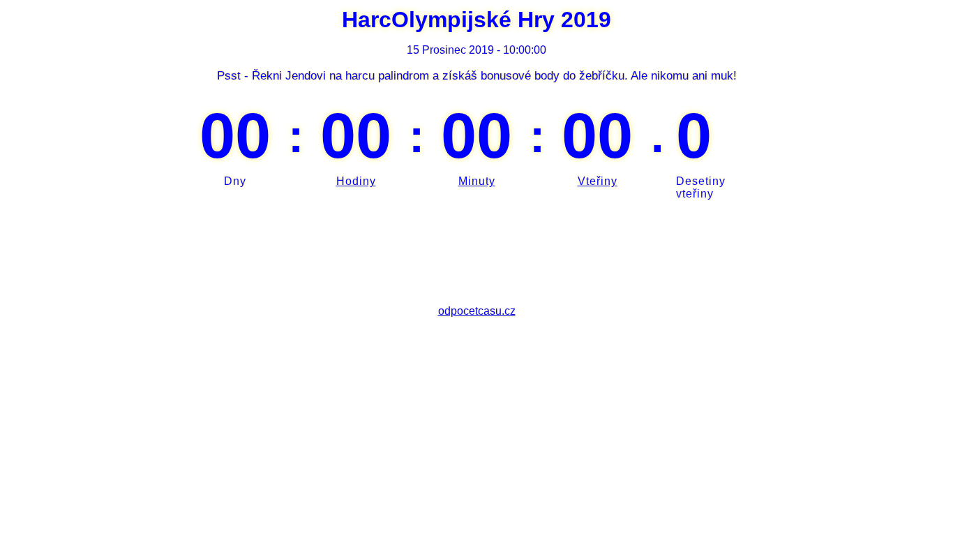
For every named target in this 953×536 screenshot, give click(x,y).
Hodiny (356, 181)
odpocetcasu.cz (477, 311)
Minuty (476, 181)
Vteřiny (597, 181)
